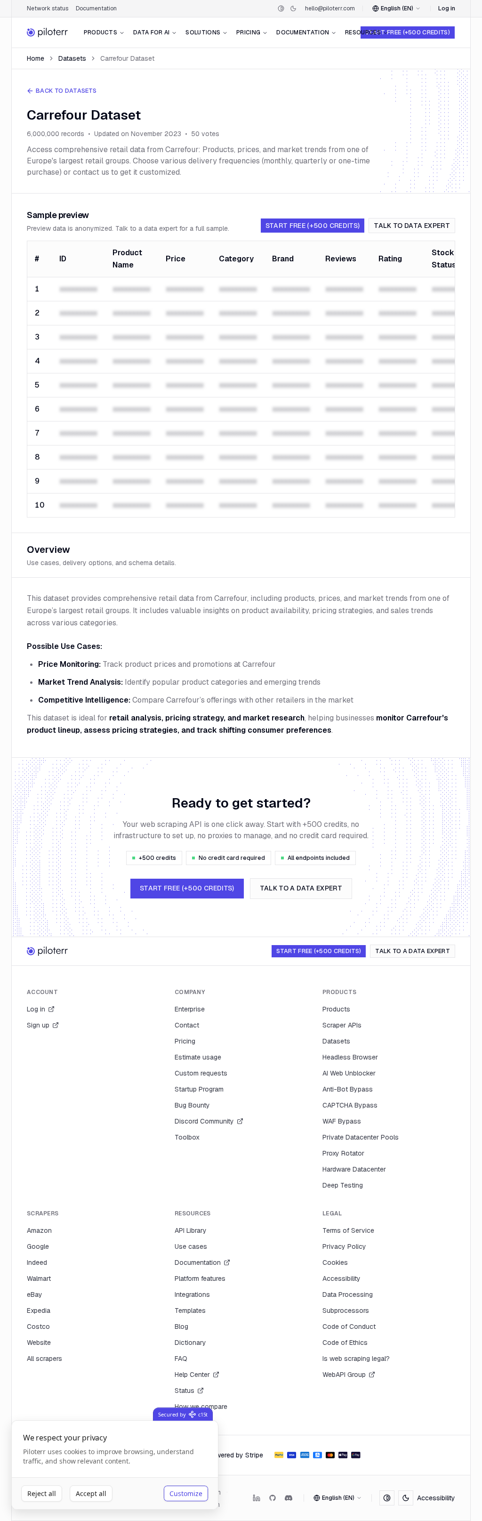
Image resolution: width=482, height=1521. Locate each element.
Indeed (37, 1262)
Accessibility (341, 1278)
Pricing (248, 32)
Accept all (91, 1493)
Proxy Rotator (343, 1153)
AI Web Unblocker (349, 1073)
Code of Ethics (345, 1342)
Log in (446, 8)
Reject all (41, 1493)
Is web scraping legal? (356, 1358)
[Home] (48, 32)
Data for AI (151, 32)
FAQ (181, 1358)
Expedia (38, 1310)
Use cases (191, 1246)
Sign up (38, 1025)
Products (100, 32)
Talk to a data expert (301, 888)
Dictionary (190, 1342)
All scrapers (44, 1358)
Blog (181, 1326)
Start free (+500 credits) (407, 32)
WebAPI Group (344, 1374)
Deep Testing (342, 1185)
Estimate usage (198, 1057)
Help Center (192, 1374)
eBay (34, 1294)
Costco (38, 1326)
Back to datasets (66, 91)
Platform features (200, 1278)
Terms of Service (348, 1230)
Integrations (192, 1294)
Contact (187, 1025)
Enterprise (190, 1009)
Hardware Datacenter (354, 1169)
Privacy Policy (344, 1246)
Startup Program (199, 1089)
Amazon (39, 1230)
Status (184, 1390)
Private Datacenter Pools (360, 1137)
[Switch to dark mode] (293, 8)
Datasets (72, 58)
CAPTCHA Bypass (350, 1105)
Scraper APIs (342, 1025)
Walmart (39, 1278)
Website (39, 1342)
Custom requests (201, 1073)
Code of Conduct (349, 1326)
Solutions (202, 32)
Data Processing (347, 1294)
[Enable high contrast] (281, 8)
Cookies (335, 1262)
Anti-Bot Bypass (347, 1089)
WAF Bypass (341, 1121)
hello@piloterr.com (330, 8)
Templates (190, 1310)
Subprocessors (345, 1310)
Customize (185, 1493)
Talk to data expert (412, 225)
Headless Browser (350, 1057)
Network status (47, 8)
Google (38, 1246)
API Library (191, 1230)
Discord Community (204, 1121)
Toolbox (187, 1137)
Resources (363, 32)
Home (35, 58)
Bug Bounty (192, 1105)
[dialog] (114, 1465)
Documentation (96, 8)
